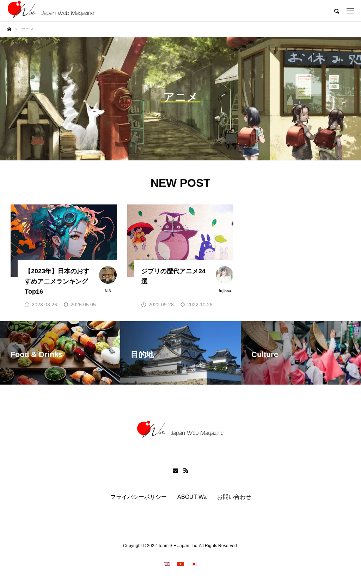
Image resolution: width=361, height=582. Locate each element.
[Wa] (51, 10)
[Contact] (175, 470)
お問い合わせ (234, 497)
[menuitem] (167, 564)
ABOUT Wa (192, 497)
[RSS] (186, 470)
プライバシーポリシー (138, 497)
